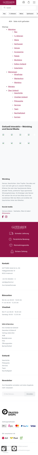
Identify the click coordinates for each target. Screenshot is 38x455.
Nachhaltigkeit (7, 371)
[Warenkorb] (28, 2)
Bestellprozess (7, 338)
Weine (21, 13)
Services (5, 365)
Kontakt (5, 452)
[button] (14, 448)
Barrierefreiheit (7, 346)
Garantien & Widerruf (9, 330)
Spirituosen (30, 13)
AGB (3, 335)
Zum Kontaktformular (9, 285)
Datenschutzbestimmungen (21, 450)
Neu (4, 13)
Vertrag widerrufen (8, 333)
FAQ (3, 341)
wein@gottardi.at (7, 282)
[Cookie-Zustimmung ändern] (4, 448)
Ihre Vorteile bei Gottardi (10, 328)
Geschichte (5, 360)
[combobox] (13, 8)
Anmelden (30, 394)
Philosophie (6, 363)
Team (4, 368)
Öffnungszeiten (7, 343)
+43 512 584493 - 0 (9, 279)
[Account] (23, 2)
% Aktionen (12, 13)
